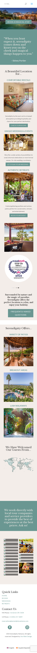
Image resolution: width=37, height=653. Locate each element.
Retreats (6, 603)
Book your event (18, 215)
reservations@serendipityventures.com (15, 621)
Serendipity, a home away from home (18, 15)
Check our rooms (18, 125)
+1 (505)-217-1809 (15, 617)
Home (4, 595)
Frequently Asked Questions (20, 313)
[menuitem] (10, 647)
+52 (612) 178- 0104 (17, 613)
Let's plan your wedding (17, 164)
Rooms (5, 598)
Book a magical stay (18, 22)
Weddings (6, 601)
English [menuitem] (11, 648)
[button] (18, 287)
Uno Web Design (26, 636)
